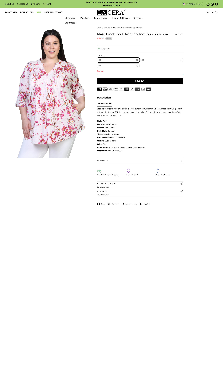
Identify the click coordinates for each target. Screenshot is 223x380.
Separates (70, 23)
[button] (208, 12)
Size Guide (106, 49)
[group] (104, 103)
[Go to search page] (208, 12)
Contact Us (22, 4)
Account (47, 4)
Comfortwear (100, 18)
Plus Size (84, 18)
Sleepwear (70, 18)
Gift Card (35, 4)
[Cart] (216, 12)
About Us (9, 4)
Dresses (137, 18)
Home (99, 28)
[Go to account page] (212, 12)
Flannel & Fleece (120, 18)
